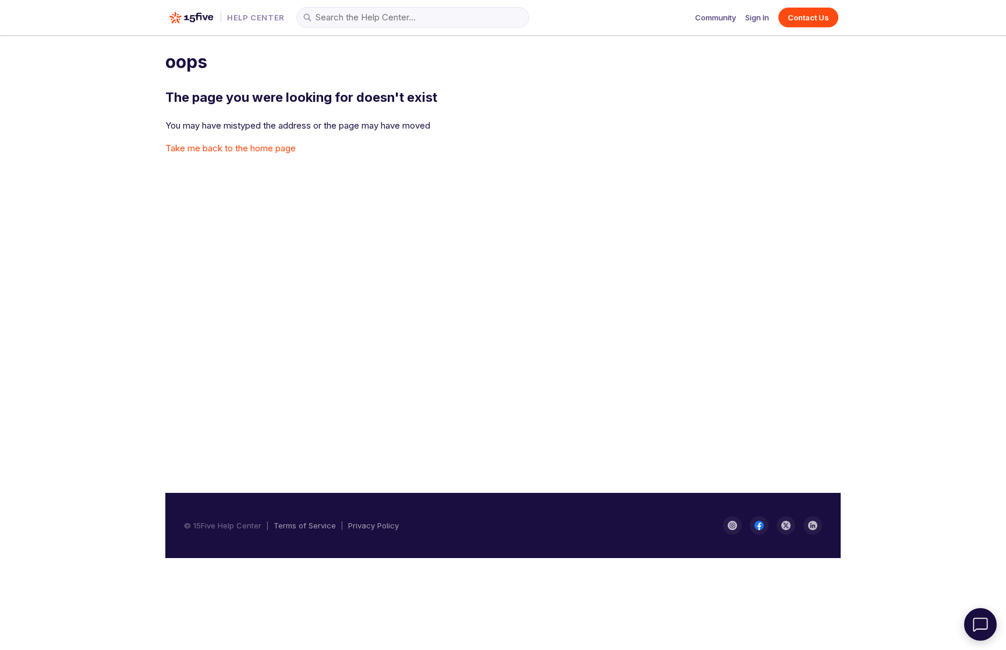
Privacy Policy (373, 525)
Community (715, 17)
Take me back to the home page (230, 148)
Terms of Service (305, 525)
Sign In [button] (757, 17)
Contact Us (808, 17)
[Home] (191, 17)
